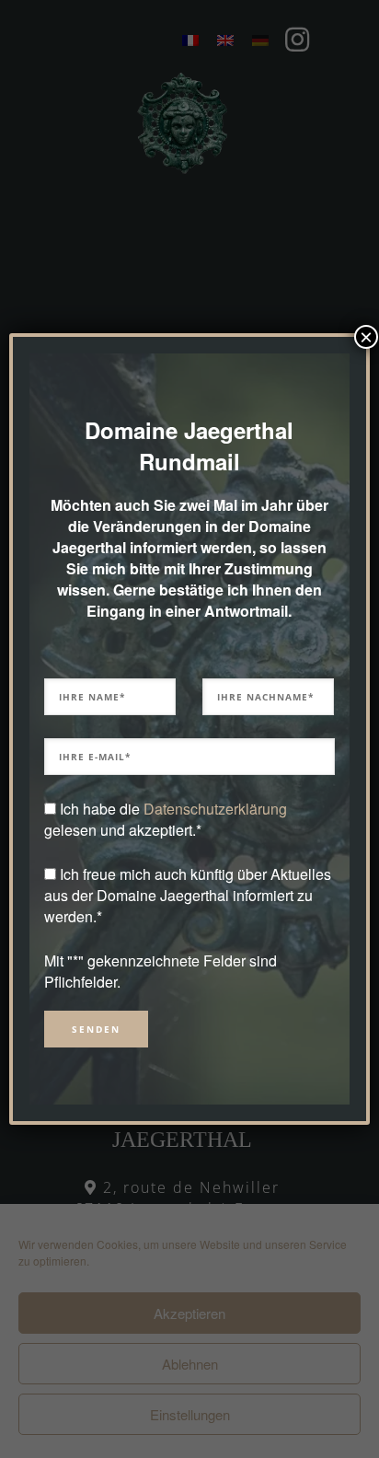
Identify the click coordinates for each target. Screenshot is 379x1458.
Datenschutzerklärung (215, 808)
